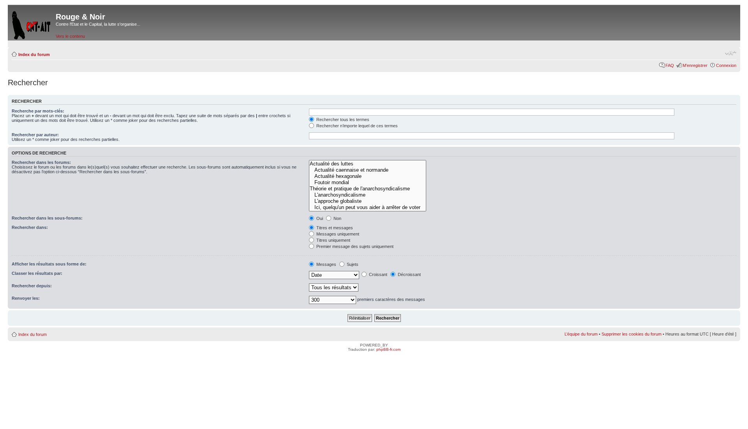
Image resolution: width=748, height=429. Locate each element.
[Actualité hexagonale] (367, 176)
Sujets (352, 264)
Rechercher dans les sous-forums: (47, 218)
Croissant (377, 274)
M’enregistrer (695, 65)
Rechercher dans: (30, 227)
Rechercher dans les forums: (41, 162)
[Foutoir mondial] (367, 182)
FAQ (669, 65)
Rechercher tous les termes (342, 119)
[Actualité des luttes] (367, 164)
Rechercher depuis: (32, 285)
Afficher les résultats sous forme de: (49, 264)
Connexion (726, 65)
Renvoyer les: (26, 298)
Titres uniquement (332, 240)
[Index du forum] (32, 23)
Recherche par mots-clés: (38, 111)
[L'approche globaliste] (367, 201)
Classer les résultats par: (37, 273)
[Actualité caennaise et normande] (367, 170)
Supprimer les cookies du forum (632, 334)
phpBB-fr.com (388, 349)
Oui (319, 218)
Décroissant (409, 274)
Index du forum (34, 54)
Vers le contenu (70, 36)
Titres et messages (334, 227)
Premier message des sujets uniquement (354, 246)
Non (336, 218)
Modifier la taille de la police (730, 52)
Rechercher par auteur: (35, 134)
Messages (325, 264)
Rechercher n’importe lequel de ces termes (356, 125)
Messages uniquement (337, 234)
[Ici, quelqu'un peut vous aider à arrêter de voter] (367, 207)
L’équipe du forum (581, 334)
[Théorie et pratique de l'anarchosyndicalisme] (367, 189)
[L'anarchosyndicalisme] (367, 195)
